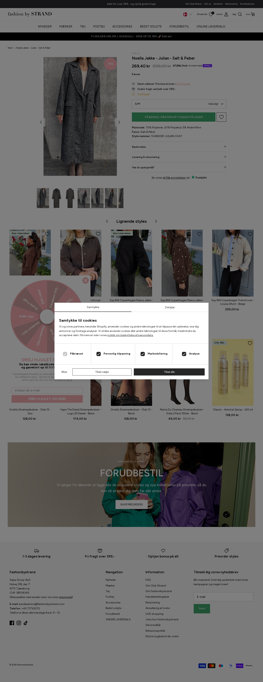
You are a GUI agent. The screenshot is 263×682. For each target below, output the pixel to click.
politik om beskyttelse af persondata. (130, 335)
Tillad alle (169, 371)
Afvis (64, 371)
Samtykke (93, 307)
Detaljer (170, 307)
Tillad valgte (102, 371)
